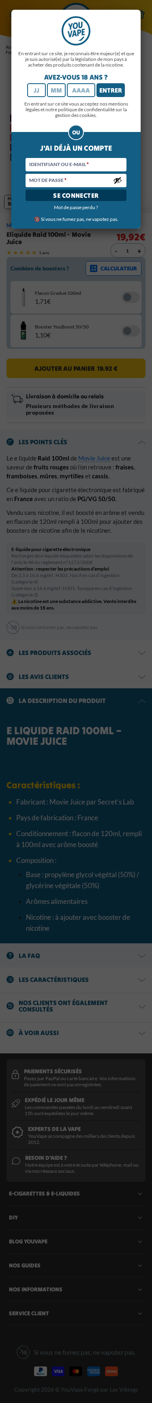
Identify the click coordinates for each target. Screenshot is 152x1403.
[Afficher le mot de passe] (117, 180)
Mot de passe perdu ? (76, 207)
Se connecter (76, 195)
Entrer (110, 90)
